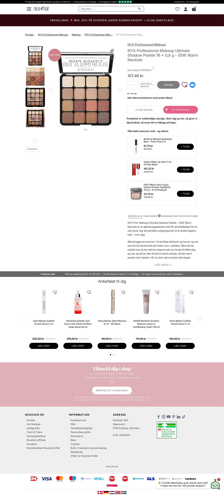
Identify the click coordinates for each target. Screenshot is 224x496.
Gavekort (32, 443)
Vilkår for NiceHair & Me (84, 455)
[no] (118, 492)
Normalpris (77, 436)
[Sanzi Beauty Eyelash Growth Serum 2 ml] (180, 302)
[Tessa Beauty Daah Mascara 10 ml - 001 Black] (112, 302)
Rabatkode (77, 451)
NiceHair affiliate (36, 440)
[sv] (123, 492)
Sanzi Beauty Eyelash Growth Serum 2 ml (180, 322)
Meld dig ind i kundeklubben (112, 390)
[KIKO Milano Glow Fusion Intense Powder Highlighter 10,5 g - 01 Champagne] (136, 193)
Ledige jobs (33, 428)
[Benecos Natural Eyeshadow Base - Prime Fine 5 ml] (136, 146)
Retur (73, 440)
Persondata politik (81, 432)
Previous (37, 42)
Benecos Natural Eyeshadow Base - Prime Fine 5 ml (158, 140)
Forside (29, 34)
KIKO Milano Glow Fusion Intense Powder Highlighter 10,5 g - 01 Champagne (157, 187)
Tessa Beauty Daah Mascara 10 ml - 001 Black (112, 322)
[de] (106, 492)
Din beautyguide (192, 2)
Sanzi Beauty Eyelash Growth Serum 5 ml (43, 322)
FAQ (73, 424)
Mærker (76, 34)
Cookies (75, 443)
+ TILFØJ (185, 146)
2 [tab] (114, 354)
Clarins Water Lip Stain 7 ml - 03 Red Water (158, 163)
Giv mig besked (180, 109)
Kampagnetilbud (36, 436)
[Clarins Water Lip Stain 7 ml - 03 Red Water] (136, 169)
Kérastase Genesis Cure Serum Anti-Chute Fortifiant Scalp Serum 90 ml (78, 323)
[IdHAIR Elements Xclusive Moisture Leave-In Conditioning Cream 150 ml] (146, 302)
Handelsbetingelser (81, 428)
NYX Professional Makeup (53, 34)
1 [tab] (111, 354)
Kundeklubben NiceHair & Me (43, 447)
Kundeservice (179, 2)
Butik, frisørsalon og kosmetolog (89, 447)
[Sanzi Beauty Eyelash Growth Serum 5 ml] (43, 302)
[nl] (112, 492)
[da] (100, 492)
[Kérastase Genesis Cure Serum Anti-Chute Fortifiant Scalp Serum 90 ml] (77, 302)
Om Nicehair (34, 424)
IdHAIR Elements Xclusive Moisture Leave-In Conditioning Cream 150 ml (146, 323)
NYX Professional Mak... (98, 34)
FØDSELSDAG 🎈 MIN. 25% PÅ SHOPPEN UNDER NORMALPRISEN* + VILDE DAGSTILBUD (112, 20)
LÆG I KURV (43, 345)
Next (35, 140)
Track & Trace (34, 432)
